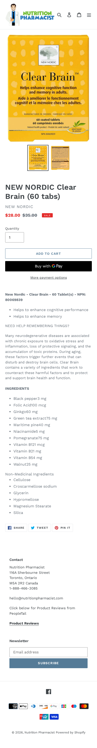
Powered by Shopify (70, 732)
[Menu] (89, 14)
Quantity (12, 228)
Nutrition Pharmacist (39, 732)
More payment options (48, 277)
